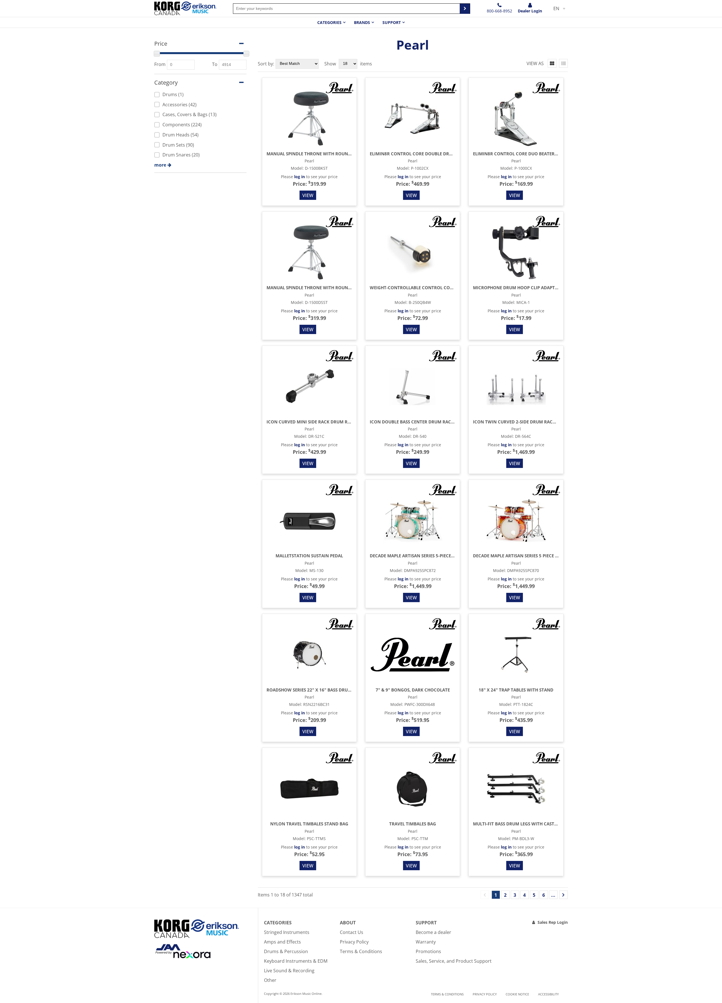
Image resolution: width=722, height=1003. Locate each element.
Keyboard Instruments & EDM (295, 961)
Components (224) (182, 124)
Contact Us (351, 932)
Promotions (428, 951)
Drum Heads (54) (180, 135)
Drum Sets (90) (178, 145)
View (307, 195)
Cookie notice (517, 994)
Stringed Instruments (286, 932)
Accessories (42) (179, 104)
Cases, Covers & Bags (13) (189, 114)
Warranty (426, 942)
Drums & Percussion (286, 951)
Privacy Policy (354, 942)
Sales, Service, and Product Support (454, 961)
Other (270, 980)
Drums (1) (173, 94)
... (553, 895)
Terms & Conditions (361, 951)
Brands (362, 22)
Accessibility (548, 994)
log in (299, 176)
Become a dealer (433, 932)
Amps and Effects (282, 942)
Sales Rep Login (553, 922)
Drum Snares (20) (181, 155)
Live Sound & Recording (289, 970)
